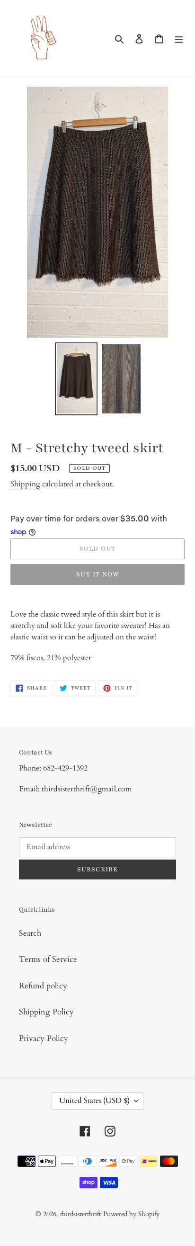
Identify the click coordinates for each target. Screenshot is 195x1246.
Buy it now (98, 574)
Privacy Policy (43, 1038)
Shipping (25, 484)
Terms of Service (48, 959)
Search (30, 933)
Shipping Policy (46, 1011)
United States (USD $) (94, 1100)
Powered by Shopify (131, 1214)
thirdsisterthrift (80, 1214)
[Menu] (179, 38)
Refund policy (43, 985)
